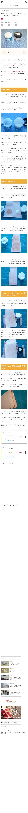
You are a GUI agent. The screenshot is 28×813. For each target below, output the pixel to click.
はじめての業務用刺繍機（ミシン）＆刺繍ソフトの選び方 (15, 693)
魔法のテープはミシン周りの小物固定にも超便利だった (15, 686)
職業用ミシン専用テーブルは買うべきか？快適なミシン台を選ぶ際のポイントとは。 (15, 678)
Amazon (10, 437)
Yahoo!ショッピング (10, 440)
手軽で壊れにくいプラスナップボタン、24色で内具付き (15, 664)
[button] (24, 52)
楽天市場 (20, 437)
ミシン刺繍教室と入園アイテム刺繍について (15, 671)
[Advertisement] (11, 475)
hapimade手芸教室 (14, 5)
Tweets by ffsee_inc (5, 726)
